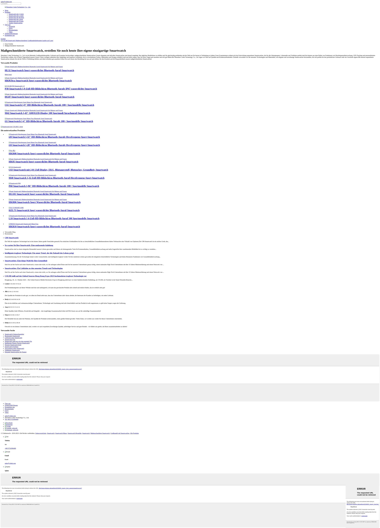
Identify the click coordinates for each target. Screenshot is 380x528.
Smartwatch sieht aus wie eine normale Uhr (18, 341)
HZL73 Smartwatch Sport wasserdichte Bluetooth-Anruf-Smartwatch (44, 210)
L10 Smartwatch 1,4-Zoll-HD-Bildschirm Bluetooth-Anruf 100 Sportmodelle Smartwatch (54, 218)
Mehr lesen (8, 74)
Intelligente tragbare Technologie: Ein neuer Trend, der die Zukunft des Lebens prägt (39, 253)
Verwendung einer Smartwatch (14, 348)
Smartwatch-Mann (61, 433)
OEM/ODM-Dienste (11, 33)
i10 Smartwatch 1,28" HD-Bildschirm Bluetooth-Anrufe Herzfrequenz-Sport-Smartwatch (54, 145)
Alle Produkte (134, 433)
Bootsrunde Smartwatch (12, 336)
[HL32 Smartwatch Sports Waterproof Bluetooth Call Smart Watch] (34, 66)
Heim (6, 10)
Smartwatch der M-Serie (16, 17)
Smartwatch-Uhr (10, 339)
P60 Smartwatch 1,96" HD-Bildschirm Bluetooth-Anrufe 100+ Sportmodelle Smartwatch (54, 186)
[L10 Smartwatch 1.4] (32, 216)
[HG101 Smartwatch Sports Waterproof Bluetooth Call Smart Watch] (38, 191)
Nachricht (12, 26)
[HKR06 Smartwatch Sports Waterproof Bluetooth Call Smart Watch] (38, 199)
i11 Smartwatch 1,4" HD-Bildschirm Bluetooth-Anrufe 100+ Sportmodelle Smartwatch (49, 121)
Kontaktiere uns (10, 35)
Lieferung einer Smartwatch (13, 338)
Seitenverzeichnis (40, 433)
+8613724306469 (10, 448)
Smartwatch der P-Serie (16, 21)
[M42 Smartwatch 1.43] (34, 110)
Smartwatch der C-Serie (16, 14)
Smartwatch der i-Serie (16, 19)
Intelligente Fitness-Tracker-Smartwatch (17, 343)
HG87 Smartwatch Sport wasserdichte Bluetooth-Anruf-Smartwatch (39, 97)
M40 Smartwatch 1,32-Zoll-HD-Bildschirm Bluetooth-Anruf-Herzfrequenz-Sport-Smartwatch (56, 178)
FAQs (10, 28)
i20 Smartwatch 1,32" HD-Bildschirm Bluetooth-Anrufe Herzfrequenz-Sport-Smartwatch (54, 137)
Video (10, 32)
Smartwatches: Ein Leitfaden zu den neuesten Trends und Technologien (34, 268)
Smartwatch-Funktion (11, 347)
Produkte (7, 12)
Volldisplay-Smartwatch (12, 350)
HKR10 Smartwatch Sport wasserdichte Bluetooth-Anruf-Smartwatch (44, 226)
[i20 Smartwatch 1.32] (32, 134)
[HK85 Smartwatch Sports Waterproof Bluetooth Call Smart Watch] (38, 159)
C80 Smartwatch (12, 238)
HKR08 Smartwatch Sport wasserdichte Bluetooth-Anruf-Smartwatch (44, 153)
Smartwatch (50, 433)
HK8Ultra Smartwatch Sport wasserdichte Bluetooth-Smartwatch (38, 80)
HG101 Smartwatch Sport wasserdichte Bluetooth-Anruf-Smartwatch (44, 194)
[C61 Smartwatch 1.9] (28, 102)
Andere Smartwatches (15, 23)
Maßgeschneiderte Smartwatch (100, 433)
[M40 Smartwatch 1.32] (32, 175)
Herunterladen (13, 30)
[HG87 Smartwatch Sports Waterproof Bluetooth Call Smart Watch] (34, 94)
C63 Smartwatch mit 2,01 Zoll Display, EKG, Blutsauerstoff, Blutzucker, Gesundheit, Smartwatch (58, 169)
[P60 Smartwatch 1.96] (15, 183)
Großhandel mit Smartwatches (119, 433)
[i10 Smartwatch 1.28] (32, 142)
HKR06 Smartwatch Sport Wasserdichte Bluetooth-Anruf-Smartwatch (45, 202)
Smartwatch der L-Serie (16, 16)
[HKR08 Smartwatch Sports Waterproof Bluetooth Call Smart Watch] (12, 151)
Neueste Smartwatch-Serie (13, 345)
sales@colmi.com (6, 1)
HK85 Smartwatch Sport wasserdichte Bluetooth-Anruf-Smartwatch (43, 161)
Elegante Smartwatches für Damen (15, 352)
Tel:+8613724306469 (11, 419)
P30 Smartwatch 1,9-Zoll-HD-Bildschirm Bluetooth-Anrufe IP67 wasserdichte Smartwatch (51, 88)
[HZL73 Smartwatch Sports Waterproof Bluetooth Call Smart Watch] (16, 208)
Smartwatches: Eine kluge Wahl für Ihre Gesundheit (26, 261)
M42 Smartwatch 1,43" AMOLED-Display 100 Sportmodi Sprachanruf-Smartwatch (47, 113)
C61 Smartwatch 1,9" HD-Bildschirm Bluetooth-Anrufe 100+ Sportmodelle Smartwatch (49, 105)
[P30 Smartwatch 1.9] (15, 86)
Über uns (7, 25)
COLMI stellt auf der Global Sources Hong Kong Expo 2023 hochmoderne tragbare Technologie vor (45, 276)
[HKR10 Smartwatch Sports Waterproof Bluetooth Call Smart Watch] (23, 224)
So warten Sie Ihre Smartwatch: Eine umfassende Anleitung (29, 245)
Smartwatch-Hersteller (74, 433)
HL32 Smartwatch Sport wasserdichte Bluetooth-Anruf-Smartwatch (39, 70)
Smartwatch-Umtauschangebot (14, 334)
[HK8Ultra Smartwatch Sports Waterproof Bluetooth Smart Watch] (34, 78)
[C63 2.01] (15, 167)
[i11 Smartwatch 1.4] (28, 118)
